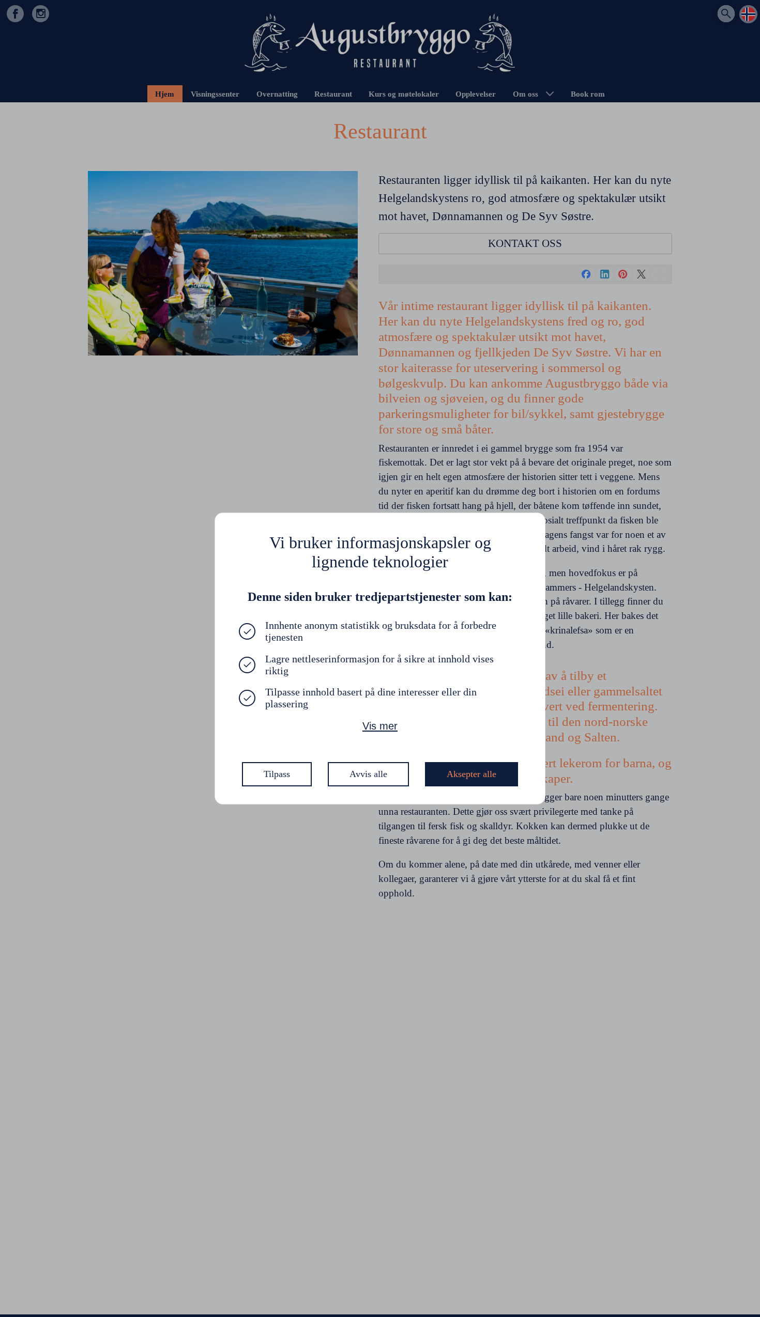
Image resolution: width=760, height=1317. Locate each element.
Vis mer (380, 726)
